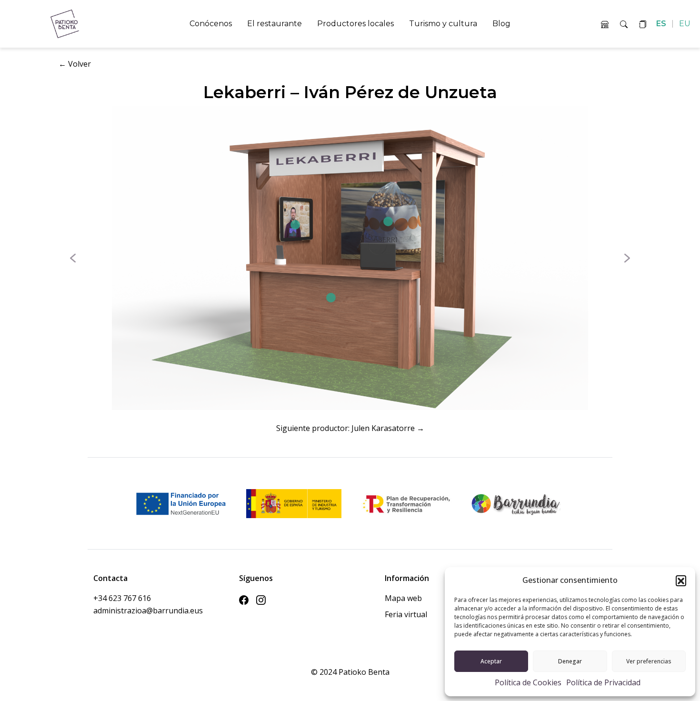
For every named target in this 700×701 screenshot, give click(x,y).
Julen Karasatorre (383, 428)
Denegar (570, 661)
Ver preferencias (648, 661)
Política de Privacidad (603, 682)
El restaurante (274, 23)
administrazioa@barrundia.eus (131, 610)
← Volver (75, 64)
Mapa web (403, 598)
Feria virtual (406, 614)
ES (662, 23)
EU (684, 23)
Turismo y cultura (443, 23)
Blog (501, 23)
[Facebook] (244, 600)
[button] (681, 580)
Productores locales (355, 23)
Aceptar (491, 661)
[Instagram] (261, 600)
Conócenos (211, 23)
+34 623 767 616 (122, 598)
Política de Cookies (528, 682)
